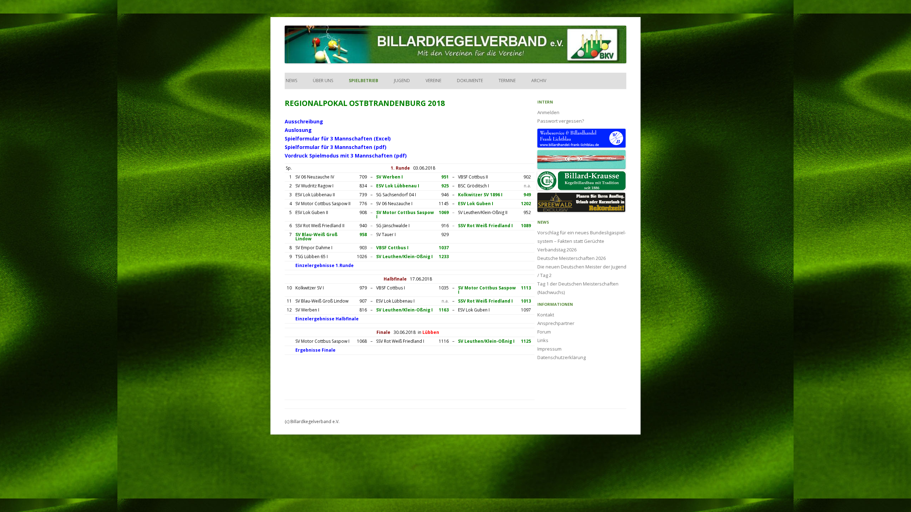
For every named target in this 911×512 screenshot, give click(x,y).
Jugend (402, 81)
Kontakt (545, 314)
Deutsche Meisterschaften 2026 (571, 258)
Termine (507, 81)
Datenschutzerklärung (561, 357)
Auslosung (298, 130)
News (291, 81)
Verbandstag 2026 (556, 249)
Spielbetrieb (363, 81)
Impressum (549, 349)
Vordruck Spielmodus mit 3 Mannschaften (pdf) (346, 155)
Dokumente (470, 81)
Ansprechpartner (555, 323)
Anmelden (548, 112)
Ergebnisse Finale (315, 350)
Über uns (323, 81)
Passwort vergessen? (560, 121)
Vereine (433, 81)
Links (542, 340)
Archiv (538, 81)
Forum (544, 332)
